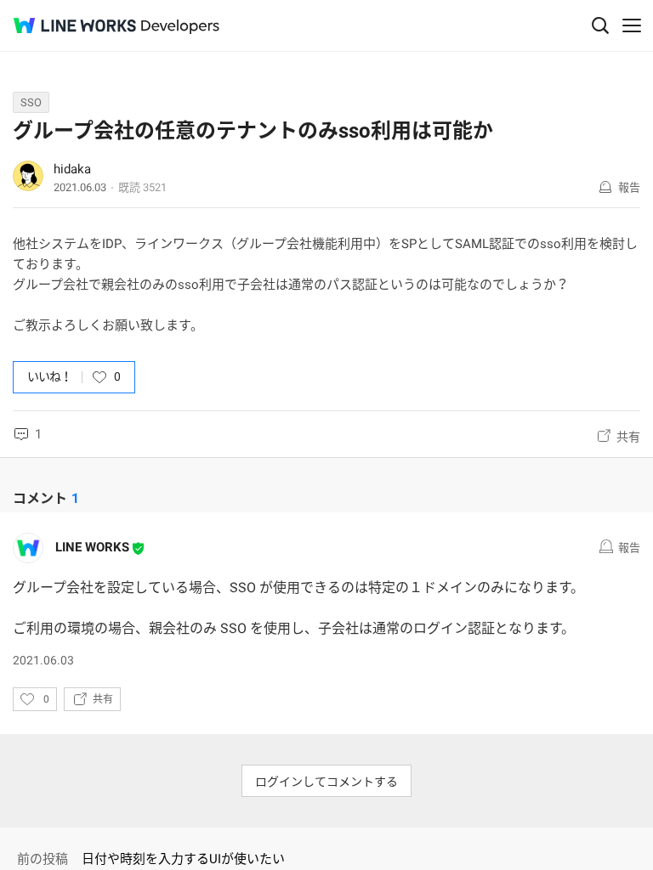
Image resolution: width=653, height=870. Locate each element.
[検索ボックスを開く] (600, 25)
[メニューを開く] (631, 25)
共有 (628, 436)
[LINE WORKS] (75, 25)
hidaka (72, 169)
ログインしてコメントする (326, 781)
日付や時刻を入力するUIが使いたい (183, 859)
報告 (629, 187)
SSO (31, 102)
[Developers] (180, 27)
